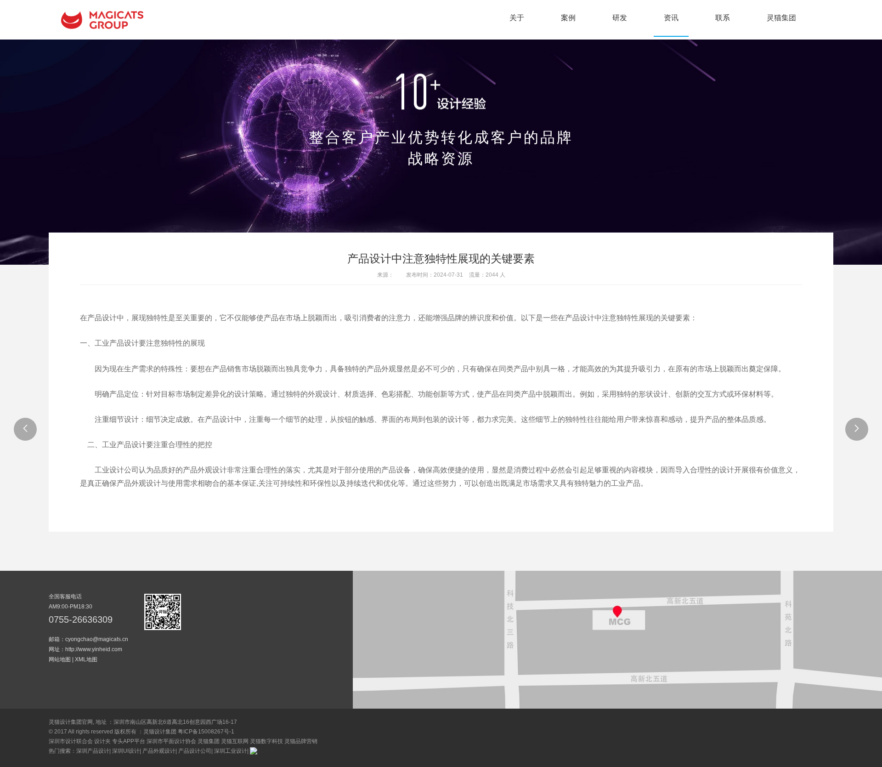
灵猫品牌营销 (300, 741)
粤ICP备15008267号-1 (206, 731)
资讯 (671, 18)
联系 (722, 18)
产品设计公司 (194, 751)
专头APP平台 (128, 741)
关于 (516, 18)
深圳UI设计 (126, 751)
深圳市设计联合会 (71, 741)
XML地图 (86, 659)
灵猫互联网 (235, 741)
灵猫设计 (102, 20)
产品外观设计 (158, 751)
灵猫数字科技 (266, 741)
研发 (619, 18)
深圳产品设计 (92, 751)
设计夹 (102, 741)
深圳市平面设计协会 (171, 741)
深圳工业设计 (230, 751)
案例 (568, 18)
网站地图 (60, 659)
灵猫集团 (781, 18)
